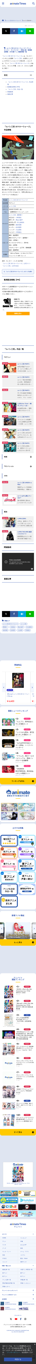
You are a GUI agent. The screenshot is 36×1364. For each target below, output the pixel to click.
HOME (4, 1238)
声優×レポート (6, 1286)
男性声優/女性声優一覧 (8, 1283)
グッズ (4, 1248)
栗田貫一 (20, 215)
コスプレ (22, 1255)
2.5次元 (4, 1258)
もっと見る (18, 942)
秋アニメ (4, 1276)
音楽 (3, 1255)
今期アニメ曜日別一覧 (26, 1269)
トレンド (4, 1262)
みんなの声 (23, 1245)
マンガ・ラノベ (6, 1251)
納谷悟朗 (18, 225)
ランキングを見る (18, 781)
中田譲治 (18, 232)
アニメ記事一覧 (6, 1279)
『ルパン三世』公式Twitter (10, 266)
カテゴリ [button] (4, 1234)
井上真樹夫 (20, 222)
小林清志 (18, 217)
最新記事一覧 (6, 1269)
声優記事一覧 (24, 1279)
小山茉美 (18, 229)
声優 (21, 1241)
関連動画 (10, 92)
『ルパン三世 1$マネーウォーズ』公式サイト (16, 263)
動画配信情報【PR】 (13, 87)
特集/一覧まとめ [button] (6, 1265)
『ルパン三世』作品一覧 (15, 89)
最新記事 (10, 94)
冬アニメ (22, 1276)
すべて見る (18, 1132)
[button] (18, 75)
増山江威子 (19, 220)
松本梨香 (18, 227)
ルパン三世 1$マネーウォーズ (12, 56)
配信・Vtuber (24, 1258)
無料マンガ (23, 1262)
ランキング (23, 1238)
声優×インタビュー (25, 1283)
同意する (18, 1359)
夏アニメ (22, 1273)
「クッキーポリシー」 (14, 1352)
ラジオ (4, 1245)
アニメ (4, 1241)
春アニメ (4, 1273)
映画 (21, 1248)
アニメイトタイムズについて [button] (10, 1290)
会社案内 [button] (4, 1299)
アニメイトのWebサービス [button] (9, 1294)
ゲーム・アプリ (24, 1251)
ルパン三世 (18, 58)
